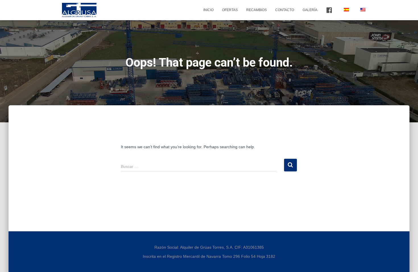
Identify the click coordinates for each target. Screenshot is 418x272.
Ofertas (230, 10)
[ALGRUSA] (79, 10)
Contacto (284, 10)
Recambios (256, 10)
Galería (310, 10)
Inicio (208, 10)
